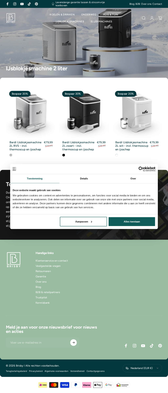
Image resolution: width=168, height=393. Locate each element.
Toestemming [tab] (34, 178)
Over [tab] (133, 178)
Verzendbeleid (77, 371)
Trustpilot (41, 297)
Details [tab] (84, 178)
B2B (138, 3)
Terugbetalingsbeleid (16, 371)
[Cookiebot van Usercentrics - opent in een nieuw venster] (141, 169)
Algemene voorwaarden (56, 371)
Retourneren (43, 271)
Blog (132, 3)
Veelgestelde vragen (48, 265)
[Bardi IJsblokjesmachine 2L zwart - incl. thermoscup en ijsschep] (84, 113)
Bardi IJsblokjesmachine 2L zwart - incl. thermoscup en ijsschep (78, 146)
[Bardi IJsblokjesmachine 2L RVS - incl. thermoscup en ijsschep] (31, 113)
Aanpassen (81, 221)
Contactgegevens (96, 371)
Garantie (41, 276)
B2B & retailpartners (48, 292)
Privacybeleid (36, 371)
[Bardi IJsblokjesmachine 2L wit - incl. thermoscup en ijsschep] (137, 113)
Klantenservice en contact (52, 260)
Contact (157, 3)
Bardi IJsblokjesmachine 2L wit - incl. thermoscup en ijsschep (131, 146)
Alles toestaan (132, 221)
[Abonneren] (73, 342)
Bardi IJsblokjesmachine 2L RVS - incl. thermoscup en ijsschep (26, 146)
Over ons (146, 3)
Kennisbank (43, 302)
